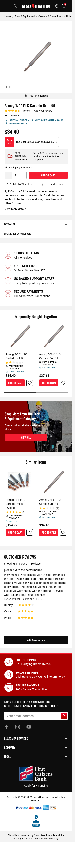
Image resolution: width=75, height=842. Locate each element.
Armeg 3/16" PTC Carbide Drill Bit (16, 356)
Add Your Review (43, 110)
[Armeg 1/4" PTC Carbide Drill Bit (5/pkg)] (19, 481)
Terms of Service (43, 838)
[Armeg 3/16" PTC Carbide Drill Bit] (19, 336)
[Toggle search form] (15, 6)
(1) (23, 362)
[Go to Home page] (36, 6)
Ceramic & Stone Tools (50, 16)
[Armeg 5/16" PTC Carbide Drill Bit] (52, 336)
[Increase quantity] (22, 175)
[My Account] (56, 6)
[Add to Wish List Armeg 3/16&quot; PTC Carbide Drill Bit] (29, 383)
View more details (15, 209)
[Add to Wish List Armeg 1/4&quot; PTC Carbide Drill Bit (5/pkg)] (29, 532)
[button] (36, 738)
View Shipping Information (19, 167)
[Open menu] (8, 6)
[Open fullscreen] (36, 57)
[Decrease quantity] (8, 175)
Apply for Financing (36, 785)
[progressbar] (36, 392)
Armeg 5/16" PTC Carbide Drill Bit (50, 356)
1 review (25, 110)
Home (7, 16)
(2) (23, 512)
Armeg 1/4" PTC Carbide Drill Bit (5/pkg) (15, 503)
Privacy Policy (21, 838)
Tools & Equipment (25, 16)
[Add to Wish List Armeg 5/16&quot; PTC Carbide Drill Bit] (63, 383)
